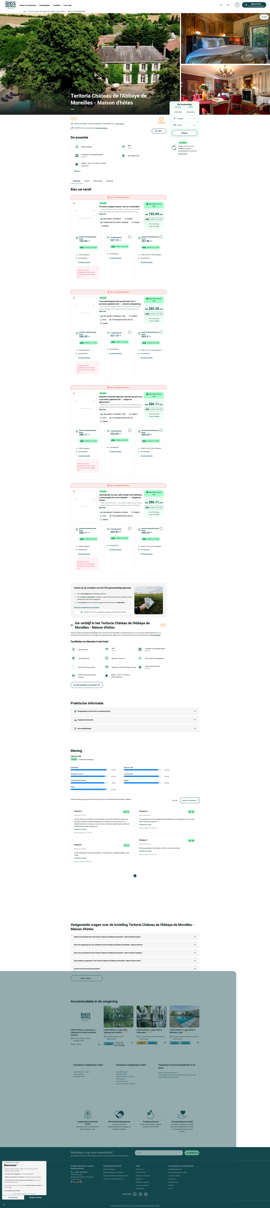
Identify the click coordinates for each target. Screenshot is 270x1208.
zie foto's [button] (264, 17)
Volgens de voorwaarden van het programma (86, 607)
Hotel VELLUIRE (121, 1074)
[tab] (81, 218)
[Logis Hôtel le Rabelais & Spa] (184, 1016)
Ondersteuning (173, 1182)
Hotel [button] (86, 181)
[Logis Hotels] (11, 5)
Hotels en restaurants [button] (28, 5)
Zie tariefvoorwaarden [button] (84, 262)
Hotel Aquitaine (78, 1074)
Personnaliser (13, 1197)
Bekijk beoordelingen (101, 128)
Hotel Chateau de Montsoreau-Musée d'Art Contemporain (177, 1075)
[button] (4, 1204)
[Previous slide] (75, 210)
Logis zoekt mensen (142, 1185)
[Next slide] (93, 210)
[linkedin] (146, 1194)
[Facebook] (135, 1194)
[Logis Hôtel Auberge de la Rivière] (119, 1016)
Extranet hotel (140, 1172)
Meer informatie (182, 154)
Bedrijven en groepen (142, 1182)
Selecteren (129, 236)
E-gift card (139, 1179)
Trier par (175, 800)
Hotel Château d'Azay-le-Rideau (168, 1077)
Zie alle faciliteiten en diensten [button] (86, 685)
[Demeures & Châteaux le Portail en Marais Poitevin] (86, 1016)
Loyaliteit (56, 5)
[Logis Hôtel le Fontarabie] (151, 1016)
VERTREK (191, 107)
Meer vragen (86, 978)
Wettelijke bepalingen (175, 1169)
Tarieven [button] (76, 181)
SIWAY (157, 1206)
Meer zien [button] (77, 171)
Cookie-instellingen (174, 1176)
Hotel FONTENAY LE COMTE (125, 1077)
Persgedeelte (140, 1188)
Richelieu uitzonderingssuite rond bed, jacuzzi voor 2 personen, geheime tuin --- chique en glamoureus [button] (120, 399)
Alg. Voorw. (172, 1179)
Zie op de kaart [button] (120, 124)
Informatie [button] (97, 181)
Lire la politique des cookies (12, 1190)
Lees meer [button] (156, 635)
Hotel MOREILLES (122, 1072)
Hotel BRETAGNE (79, 1077)
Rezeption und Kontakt (85, 720)
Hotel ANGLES (120, 1079)
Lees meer (68, 5)
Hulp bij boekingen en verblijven (113, 1172)
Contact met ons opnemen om (113, 1179)
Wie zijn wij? (140, 1169)
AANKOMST (178, 107)
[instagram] (140, 1194)
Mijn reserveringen (109, 1169)
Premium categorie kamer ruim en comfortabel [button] (119, 206)
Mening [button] (110, 181)
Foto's (170, 1188)
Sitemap (171, 1185)
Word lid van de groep (143, 1176)
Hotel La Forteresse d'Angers (167, 1073)
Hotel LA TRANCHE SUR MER (125, 1084)
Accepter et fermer (35, 1197)
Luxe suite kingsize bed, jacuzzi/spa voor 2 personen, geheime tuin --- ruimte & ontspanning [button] (120, 302)
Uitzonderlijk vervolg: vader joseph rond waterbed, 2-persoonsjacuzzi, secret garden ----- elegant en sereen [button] (120, 497)
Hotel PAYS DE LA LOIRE (81, 1072)
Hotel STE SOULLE (122, 1081)
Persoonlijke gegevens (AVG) (177, 1172)
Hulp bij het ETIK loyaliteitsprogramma (115, 1176)
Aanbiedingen (44, 5)
